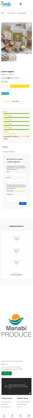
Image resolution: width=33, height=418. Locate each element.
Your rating (10, 190)
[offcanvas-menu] (20, 416)
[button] (29, 24)
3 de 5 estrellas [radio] (20, 191)
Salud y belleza (11, 13)
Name (8, 171)
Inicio (2, 13)
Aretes (16, 262)
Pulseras (16, 251)
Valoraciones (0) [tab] (7, 101)
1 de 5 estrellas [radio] (16, 191)
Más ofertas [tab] (16, 101)
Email (8, 177)
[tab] (7, 102)
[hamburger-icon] (20, 4)
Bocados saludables (16, 274)
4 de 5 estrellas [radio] (22, 191)
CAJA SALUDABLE (14, 78)
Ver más (7, 373)
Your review (10, 194)
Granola (16, 239)
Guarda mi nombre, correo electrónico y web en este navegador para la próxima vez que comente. (16, 186)
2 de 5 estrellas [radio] (18, 191)
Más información (24, 86)
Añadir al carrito (14, 86)
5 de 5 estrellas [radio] (24, 191)
